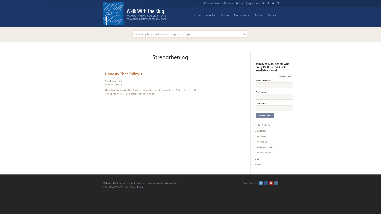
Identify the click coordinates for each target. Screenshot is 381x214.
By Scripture (261, 141)
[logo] (116, 13)
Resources (240, 15)
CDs (257, 158)
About (210, 15)
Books (258, 164)
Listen (198, 15)
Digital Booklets (262, 124)
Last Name (261, 103)
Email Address (264, 80)
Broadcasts (260, 130)
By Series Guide (263, 152)
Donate (271, 15)
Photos (259, 15)
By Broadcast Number (266, 147)
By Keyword (261, 136)
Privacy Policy (136, 187)
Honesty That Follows (123, 73)
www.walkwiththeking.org (266, 187)
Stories (225, 15)
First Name (261, 92)
